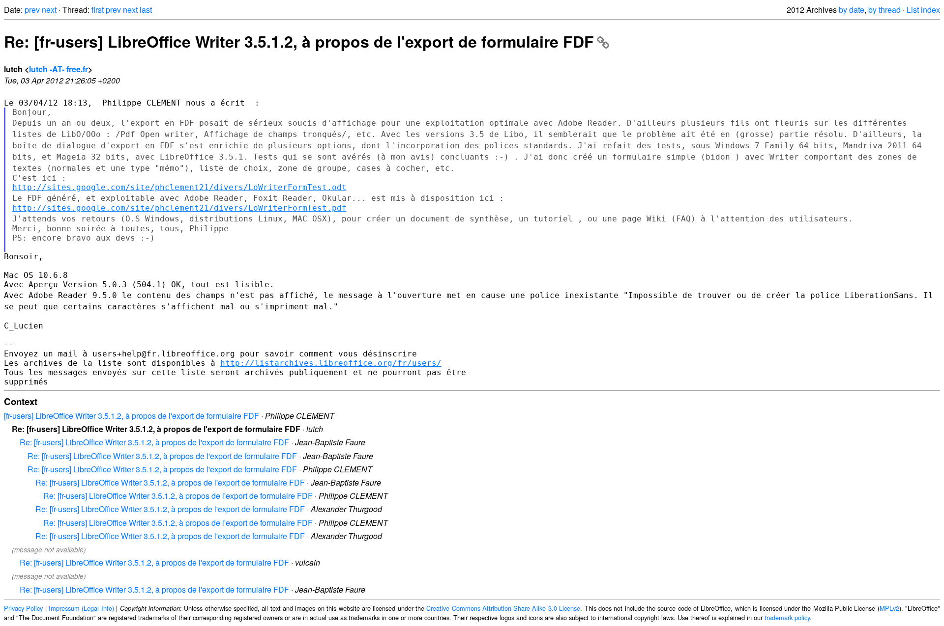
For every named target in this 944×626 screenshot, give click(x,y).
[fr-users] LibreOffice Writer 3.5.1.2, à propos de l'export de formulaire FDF (131, 415)
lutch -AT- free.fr (58, 69)
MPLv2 (889, 608)
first (97, 9)
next (49, 9)
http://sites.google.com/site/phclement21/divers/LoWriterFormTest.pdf (179, 208)
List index (923, 9)
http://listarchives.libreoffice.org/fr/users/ (331, 363)
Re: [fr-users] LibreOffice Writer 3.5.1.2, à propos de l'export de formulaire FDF (299, 41)
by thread (884, 9)
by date (851, 9)
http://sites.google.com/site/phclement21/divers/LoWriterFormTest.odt (179, 187)
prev (32, 9)
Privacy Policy (23, 608)
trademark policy (787, 617)
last (146, 9)
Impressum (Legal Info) (81, 608)
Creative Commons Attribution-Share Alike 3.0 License (503, 608)
